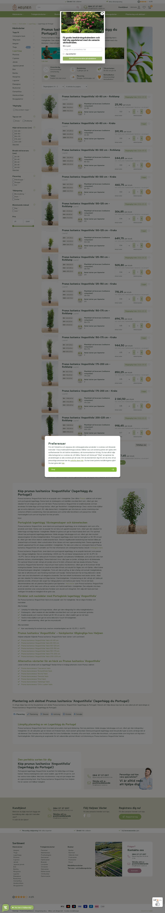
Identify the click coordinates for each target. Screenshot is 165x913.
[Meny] (161, 898)
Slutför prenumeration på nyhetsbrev (82, 58)
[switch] (157, 904)
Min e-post (66, 46)
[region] (82, 456)
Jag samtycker (70, 54)
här (63, 463)
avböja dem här (77, 460)
